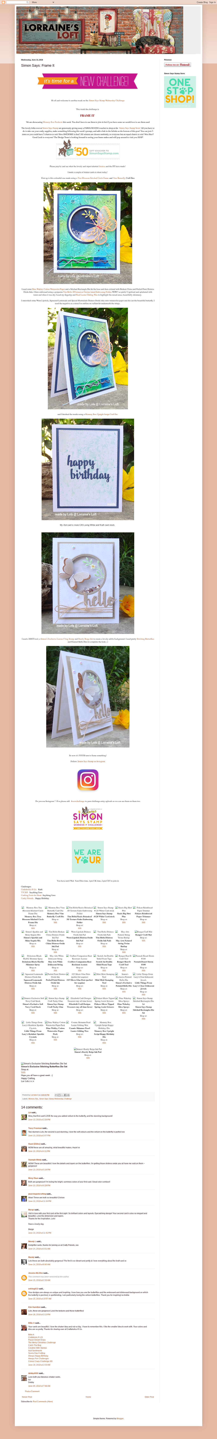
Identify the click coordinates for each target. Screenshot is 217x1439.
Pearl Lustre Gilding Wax (87, 294)
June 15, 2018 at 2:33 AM (39, 1280)
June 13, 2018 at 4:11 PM (39, 1151)
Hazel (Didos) (34, 1144)
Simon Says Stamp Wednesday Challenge (107, 100)
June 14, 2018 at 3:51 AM (39, 1249)
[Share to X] (62, 1095)
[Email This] (56, 1095)
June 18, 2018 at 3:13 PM (39, 1314)
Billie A (31, 1323)
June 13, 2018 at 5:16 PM (39, 1170)
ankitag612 (33, 1289)
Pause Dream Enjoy (37, 1340)
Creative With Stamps (37, 1348)
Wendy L (32, 1241)
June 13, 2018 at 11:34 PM (39, 1201)
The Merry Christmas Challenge (42, 1342)
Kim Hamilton (34, 1307)
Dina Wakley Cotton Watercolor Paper (48, 289)
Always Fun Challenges (38, 1358)
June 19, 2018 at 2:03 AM (39, 1365)
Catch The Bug (34, 1345)
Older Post (149, 1397)
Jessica (102, 166)
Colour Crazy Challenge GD (40, 1361)
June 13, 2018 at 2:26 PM (39, 1120)
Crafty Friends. (27, 898)
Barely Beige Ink (85, 638)
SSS (33, 928)
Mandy (31, 1257)
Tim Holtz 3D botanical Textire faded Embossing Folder (87, 291)
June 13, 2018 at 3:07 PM (39, 1135)
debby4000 (33, 1373)
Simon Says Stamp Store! (130, 128)
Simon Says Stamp (50, 128)
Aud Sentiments (35, 1351)
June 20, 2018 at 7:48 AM (39, 1386)
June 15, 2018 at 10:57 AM (39, 1299)
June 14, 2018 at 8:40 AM (39, 1264)
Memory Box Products (52, 122)
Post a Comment (32, 1391)
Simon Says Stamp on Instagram (91, 761)
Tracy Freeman (35, 1128)
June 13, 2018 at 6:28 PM (39, 1185)
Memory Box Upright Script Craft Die (101, 414)
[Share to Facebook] (65, 1095)
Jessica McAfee (35, 1273)
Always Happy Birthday (38, 1356)
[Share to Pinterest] (68, 1095)
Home (88, 1397)
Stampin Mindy (35, 1160)
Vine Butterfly (119, 178)
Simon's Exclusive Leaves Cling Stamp (57, 638)
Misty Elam (33, 1178)
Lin (29, 1112)
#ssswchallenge (78, 801)
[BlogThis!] (59, 1095)
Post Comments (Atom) (43, 1401)
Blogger (120, 1418)
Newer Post (27, 1397)
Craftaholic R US (35, 1337)
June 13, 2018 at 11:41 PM (39, 1233)
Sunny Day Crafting (36, 1353)
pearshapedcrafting (37, 1194)
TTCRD (24, 892)
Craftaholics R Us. (29, 889)
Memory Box (33, 1099)
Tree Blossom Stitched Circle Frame (93, 178)
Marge (31, 1210)
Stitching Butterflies (145, 638)
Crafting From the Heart (31, 895)
